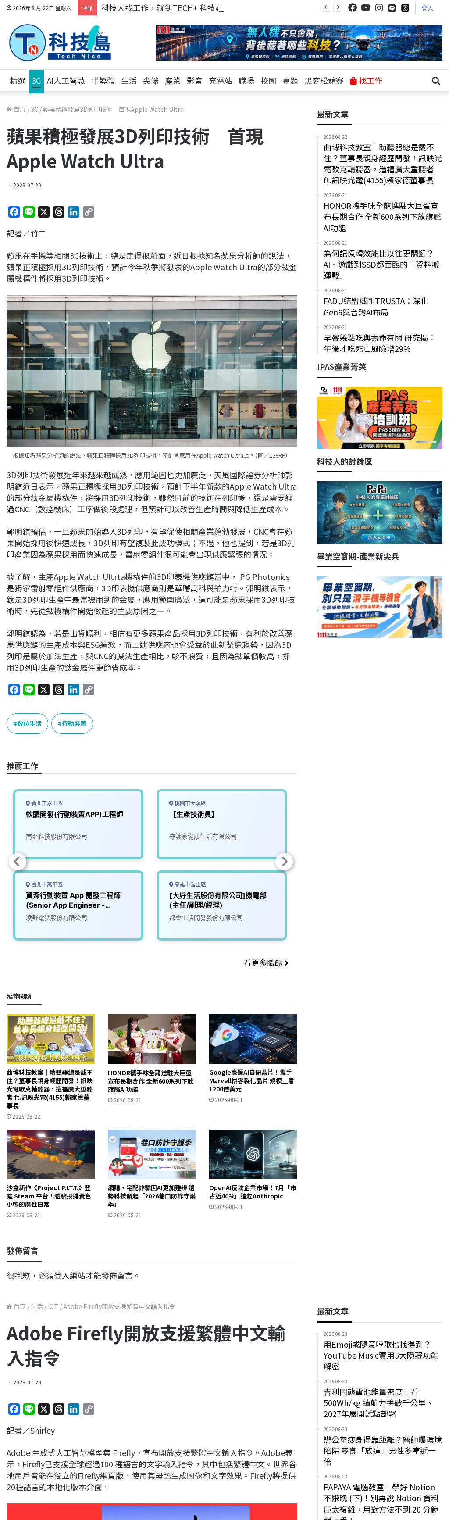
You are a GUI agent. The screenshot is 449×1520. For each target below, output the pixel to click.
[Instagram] (378, 7)
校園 (268, 80)
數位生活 (29, 723)
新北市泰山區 (46, 803)
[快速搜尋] (435, 81)
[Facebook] (352, 7)
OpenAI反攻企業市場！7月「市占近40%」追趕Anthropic (252, 1191)
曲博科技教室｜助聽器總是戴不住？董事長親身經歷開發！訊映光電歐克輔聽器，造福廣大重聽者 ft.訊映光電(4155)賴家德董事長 (50, 1089)
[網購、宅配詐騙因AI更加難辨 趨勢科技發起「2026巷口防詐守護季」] (152, 1154)
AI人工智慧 (66, 80)
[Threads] (405, 7)
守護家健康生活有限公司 (203, 836)
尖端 (151, 80)
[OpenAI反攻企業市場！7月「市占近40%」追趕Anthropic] (253, 1154)
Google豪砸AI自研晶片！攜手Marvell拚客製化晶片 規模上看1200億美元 (251, 1080)
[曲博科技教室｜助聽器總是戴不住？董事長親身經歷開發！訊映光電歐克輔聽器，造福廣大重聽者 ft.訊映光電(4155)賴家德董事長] (51, 1039)
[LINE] (392, 8)
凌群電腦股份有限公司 (56, 917)
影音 (195, 80)
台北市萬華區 (46, 884)
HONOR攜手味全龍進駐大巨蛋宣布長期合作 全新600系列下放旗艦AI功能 (150, 1081)
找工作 (369, 80)
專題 (290, 80)
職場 (246, 80)
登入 (427, 8)
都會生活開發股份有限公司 (206, 917)
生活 (129, 80)
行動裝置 (74, 723)
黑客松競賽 (324, 80)
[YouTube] (365, 7)
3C (36, 80)
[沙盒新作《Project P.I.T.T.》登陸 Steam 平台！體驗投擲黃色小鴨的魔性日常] (51, 1154)
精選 (17, 80)
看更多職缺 (264, 962)
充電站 (220, 80)
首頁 (19, 109)
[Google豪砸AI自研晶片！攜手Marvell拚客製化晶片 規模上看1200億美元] (253, 1039)
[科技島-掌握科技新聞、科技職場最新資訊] (60, 42)
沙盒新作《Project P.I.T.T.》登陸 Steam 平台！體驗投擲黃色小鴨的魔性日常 (49, 1196)
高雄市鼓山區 (189, 884)
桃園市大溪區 (189, 803)
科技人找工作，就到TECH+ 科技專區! (167, 7)
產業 (173, 80)
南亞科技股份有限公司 (56, 836)
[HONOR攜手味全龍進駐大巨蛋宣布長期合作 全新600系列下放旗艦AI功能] (152, 1039)
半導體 (103, 80)
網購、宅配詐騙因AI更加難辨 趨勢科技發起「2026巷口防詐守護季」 (152, 1196)
